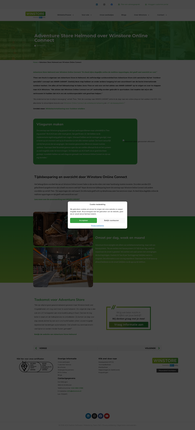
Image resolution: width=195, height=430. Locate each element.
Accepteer (83, 220)
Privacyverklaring (97, 225)
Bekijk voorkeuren (111, 220)
